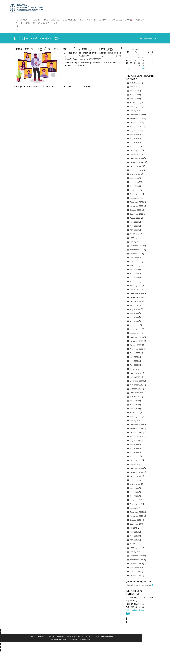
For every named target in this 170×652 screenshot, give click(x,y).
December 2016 (136, 512)
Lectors (35, 19)
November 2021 (136, 297)
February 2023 (136, 238)
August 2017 (135, 484)
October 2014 (135, 575)
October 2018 (135, 432)
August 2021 (135, 309)
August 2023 (135, 218)
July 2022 (133, 265)
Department (22, 19)
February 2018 (136, 460)
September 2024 (136, 170)
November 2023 (136, 206)
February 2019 (136, 416)
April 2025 (134, 142)
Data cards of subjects (49, 23)
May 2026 (134, 95)
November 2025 (136, 118)
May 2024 (134, 182)
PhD (81, 19)
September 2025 (136, 126)
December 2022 (136, 246)
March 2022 (135, 281)
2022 (145, 38)
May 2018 (134, 448)
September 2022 (136, 257)
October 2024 (135, 166)
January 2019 (135, 420)
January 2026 (135, 110)
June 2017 (134, 488)
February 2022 (136, 285)
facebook (140, 19)
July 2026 (133, 87)
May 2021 (134, 317)
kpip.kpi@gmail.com (135, 610)
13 (131, 60)
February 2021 (136, 329)
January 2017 (135, 508)
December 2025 (136, 114)
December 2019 (136, 381)
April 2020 (134, 365)
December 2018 (136, 424)
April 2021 (134, 321)
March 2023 (135, 234)
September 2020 (136, 349)
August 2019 (135, 397)
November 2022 (136, 250)
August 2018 (135, 440)
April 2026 (134, 98)
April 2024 (134, 186)
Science (55, 19)
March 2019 (135, 412)
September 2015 (136, 567)
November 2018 (136, 428)
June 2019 (134, 401)
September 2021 (136, 305)
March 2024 (135, 190)
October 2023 (135, 210)
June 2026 (134, 91)
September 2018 (136, 436)
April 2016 (134, 540)
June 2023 (134, 222)
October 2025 (135, 122)
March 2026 (135, 102)
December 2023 (136, 202)
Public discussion (25, 23)
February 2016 (136, 548)
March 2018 (135, 456)
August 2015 (135, 571)
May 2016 (134, 536)
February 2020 (136, 373)
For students (69, 19)
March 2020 (135, 369)
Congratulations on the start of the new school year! (52, 86)
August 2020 (135, 353)
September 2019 (136, 393)
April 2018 (134, 452)
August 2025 (135, 130)
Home (140, 38)
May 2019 (134, 404)
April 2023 (134, 230)
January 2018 (135, 464)
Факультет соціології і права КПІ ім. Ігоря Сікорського (69, 636)
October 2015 (135, 563)
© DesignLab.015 (72, 639)
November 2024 (136, 162)
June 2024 (134, 178)
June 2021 (134, 313)
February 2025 (136, 150)
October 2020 (135, 345)
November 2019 (136, 385)
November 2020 (136, 341)
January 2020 (135, 377)
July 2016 (133, 528)
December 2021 (136, 293)
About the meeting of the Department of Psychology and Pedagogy (63, 48)
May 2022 (134, 273)
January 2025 (135, 154)
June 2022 (134, 269)
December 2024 (136, 158)
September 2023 (136, 214)
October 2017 (135, 476)
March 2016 (135, 544)
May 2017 (134, 492)
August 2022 (135, 261)
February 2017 (136, 504)
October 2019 (135, 389)
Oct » (144, 68)
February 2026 (136, 106)
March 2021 (135, 325)
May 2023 (134, 226)
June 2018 (134, 444)
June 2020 (134, 357)
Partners (91, 19)
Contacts (104, 19)
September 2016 (136, 524)
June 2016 (134, 532)
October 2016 (135, 520)
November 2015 (136, 559)
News (45, 19)
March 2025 (135, 146)
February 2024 (136, 194)
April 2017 (134, 496)
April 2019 (134, 408)
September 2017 (136, 480)
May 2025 (134, 138)
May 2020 (134, 361)
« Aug (128, 68)
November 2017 (136, 472)
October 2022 (135, 253)
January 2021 (135, 333)
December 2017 (136, 468)
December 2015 (136, 556)
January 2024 (135, 198)
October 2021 (135, 301)
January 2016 (135, 552)
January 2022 (135, 289)
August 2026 (135, 83)
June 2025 (134, 134)
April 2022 (134, 277)
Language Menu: (121, 19)
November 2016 (136, 516)
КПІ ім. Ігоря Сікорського (103, 636)
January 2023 (135, 242)
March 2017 (135, 500)
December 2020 (136, 337)
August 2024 (135, 174)
